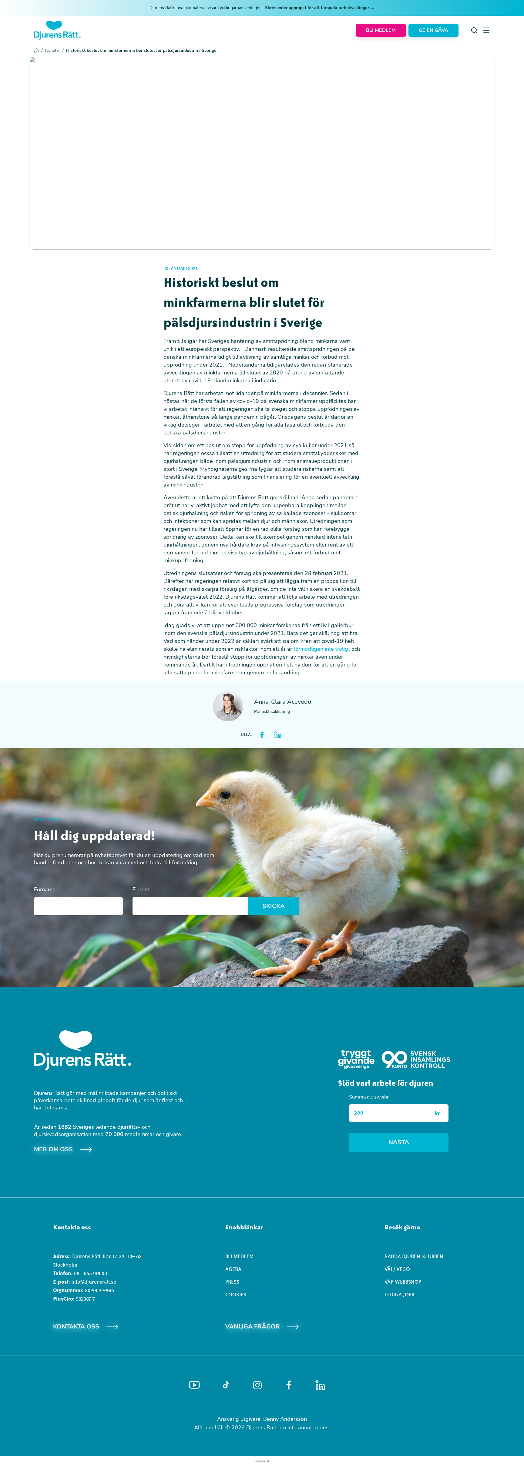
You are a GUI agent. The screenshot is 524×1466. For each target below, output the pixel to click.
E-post (141, 889)
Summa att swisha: (370, 1097)
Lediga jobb (399, 1294)
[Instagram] (257, 1385)
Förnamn (44, 889)
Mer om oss (53, 1149)
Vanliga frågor (252, 1326)
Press (232, 1281)
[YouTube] (194, 1385)
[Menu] (486, 30)
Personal (262, 1461)
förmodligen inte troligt (322, 649)
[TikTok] (226, 1385)
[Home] (57, 30)
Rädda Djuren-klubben (414, 1256)
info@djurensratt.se (93, 1281)
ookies (237, 1294)
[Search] (474, 30)
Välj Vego (397, 1269)
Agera (233, 1269)
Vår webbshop (403, 1281)
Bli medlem (239, 1256)
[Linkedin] (320, 1385)
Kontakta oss (76, 1326)
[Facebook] (288, 1385)
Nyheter (54, 50)
